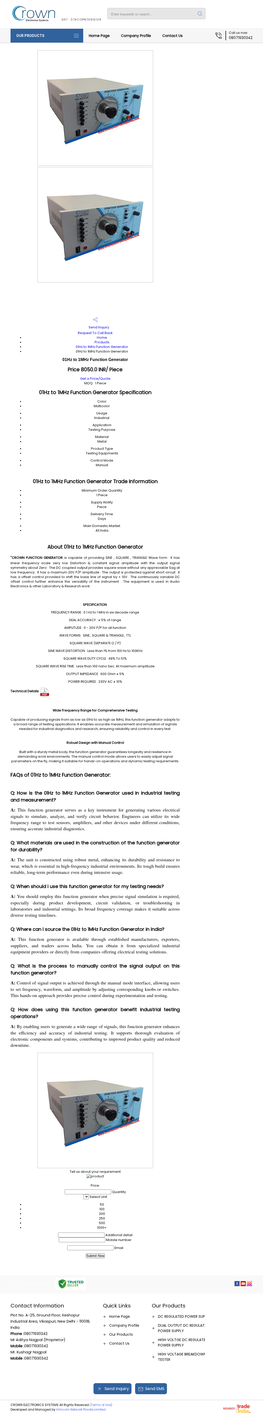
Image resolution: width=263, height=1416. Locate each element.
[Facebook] (237, 1285)
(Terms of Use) (101, 1405)
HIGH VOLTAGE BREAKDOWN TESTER (182, 1357)
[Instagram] (249, 1285)
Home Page (99, 35)
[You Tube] (243, 1285)
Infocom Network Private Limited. (81, 1409)
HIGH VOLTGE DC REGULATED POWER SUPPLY (183, 1342)
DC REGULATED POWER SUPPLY (184, 1316)
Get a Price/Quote (95, 378)
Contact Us (172, 35)
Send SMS (154, 1389)
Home (102, 337)
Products (102, 342)
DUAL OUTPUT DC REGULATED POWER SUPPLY (183, 1328)
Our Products (30, 36)
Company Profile (136, 35)
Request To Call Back (95, 333)
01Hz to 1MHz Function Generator (102, 347)
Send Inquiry (98, 327)
